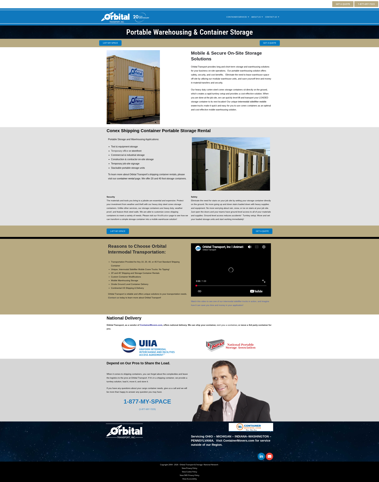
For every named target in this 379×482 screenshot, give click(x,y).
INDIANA (241, 436)
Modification (163, 215)
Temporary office (119, 151)
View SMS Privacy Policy (189, 475)
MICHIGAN (223, 436)
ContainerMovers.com (151, 325)
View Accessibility (189, 479)
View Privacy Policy (189, 468)
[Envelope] (269, 456)
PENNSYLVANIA (202, 440)
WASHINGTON (258, 436)
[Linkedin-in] (261, 456)
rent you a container (227, 325)
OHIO (209, 436)
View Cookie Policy (189, 471)
